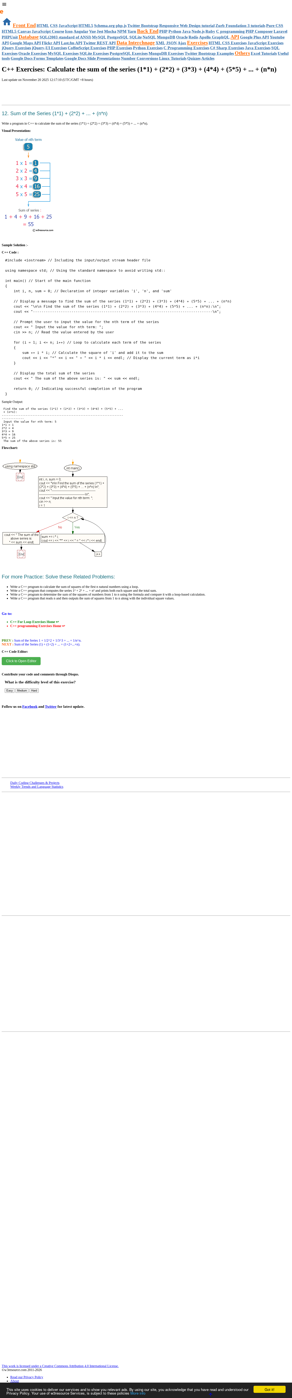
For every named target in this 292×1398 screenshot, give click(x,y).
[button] (146, 5)
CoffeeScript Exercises (87, 48)
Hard (34, 690)
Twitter (51, 707)
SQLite (135, 37)
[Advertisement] (52, 98)
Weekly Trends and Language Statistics (36, 786)
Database (29, 37)
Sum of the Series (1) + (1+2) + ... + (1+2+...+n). (47, 644)
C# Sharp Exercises (227, 48)
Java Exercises (257, 48)
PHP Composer (259, 31)
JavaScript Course (48, 31)
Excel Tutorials (264, 53)
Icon (69, 31)
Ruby (210, 31)
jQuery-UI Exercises (49, 48)
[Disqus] (146, 975)
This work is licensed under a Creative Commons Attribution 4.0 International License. (60, 1366)
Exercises (197, 42)
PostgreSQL (117, 37)
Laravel (280, 31)
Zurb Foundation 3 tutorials (240, 25)
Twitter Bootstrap (142, 25)
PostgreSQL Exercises (129, 53)
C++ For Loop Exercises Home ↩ (34, 622)
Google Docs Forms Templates (37, 58)
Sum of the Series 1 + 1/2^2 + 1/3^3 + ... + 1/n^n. (47, 640)
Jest (100, 31)
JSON (171, 43)
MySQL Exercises (63, 53)
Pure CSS (274, 25)
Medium (22, 690)
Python (174, 31)
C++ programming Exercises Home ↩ (37, 626)
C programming (230, 31)
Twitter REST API (99, 43)
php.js (121, 25)
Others (242, 53)
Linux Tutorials (172, 58)
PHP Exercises (119, 48)
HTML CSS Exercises (228, 43)
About (14, 1381)
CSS (54, 25)
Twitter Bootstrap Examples (209, 53)
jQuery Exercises (16, 48)
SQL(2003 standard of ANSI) (65, 37)
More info (137, 1393)
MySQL (99, 37)
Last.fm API (71, 43)
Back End (147, 31)
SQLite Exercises (94, 53)
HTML (43, 25)
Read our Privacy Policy (26, 1377)
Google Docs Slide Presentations (92, 58)
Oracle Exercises (32, 53)
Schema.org (104, 25)
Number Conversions (139, 58)
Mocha (110, 31)
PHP (163, 31)
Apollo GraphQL (214, 37)
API (234, 37)
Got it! (269, 1389)
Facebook (29, 707)
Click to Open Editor (21, 661)
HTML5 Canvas (16, 31)
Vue (92, 31)
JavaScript (68, 25)
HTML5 (85, 25)
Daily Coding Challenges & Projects (34, 783)
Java (186, 31)
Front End (24, 25)
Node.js (198, 31)
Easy (9, 690)
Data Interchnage (136, 42)
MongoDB (166, 37)
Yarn (131, 31)
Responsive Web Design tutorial (187, 25)
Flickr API (51, 43)
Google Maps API (25, 43)
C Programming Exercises (186, 48)
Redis (193, 37)
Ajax (182, 43)
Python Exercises (148, 48)
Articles (207, 58)
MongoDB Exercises (166, 53)
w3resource (9, 9)
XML (160, 43)
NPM (122, 31)
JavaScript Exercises (265, 43)
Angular (81, 31)
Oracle (182, 37)
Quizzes (194, 58)
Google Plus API (254, 37)
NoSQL (149, 37)
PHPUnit (10, 37)
